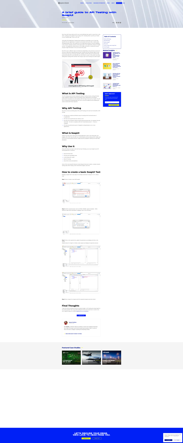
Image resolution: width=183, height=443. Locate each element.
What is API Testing (107, 39)
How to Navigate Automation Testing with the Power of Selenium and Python (117, 65)
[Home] (63, 3)
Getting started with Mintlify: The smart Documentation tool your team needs (116, 55)
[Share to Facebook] (120, 22)
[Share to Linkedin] (118, 22)
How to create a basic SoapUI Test (110, 45)
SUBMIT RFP (97, 438)
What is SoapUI (107, 42)
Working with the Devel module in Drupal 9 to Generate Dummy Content (116, 75)
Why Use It (106, 43)
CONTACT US (86, 438)
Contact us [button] (81, 315)
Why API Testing (107, 40)
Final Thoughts (106, 47)
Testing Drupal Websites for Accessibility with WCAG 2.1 (116, 85)
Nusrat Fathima (71, 22)
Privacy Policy (175, 435)
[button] (116, 22)
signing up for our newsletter (82, 311)
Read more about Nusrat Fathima (74, 333)
